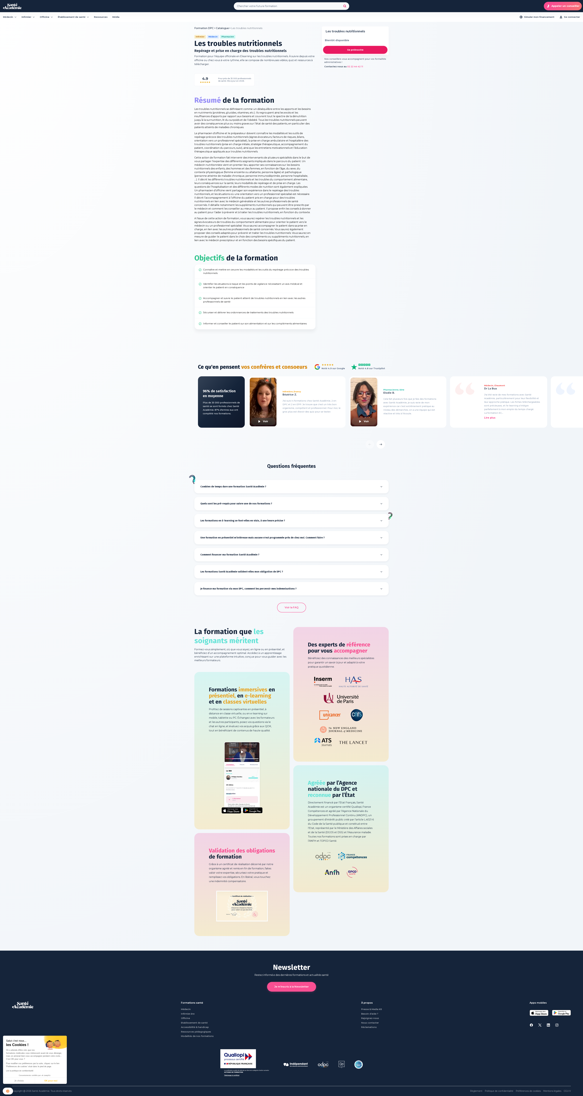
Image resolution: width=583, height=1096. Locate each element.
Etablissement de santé (194, 1023)
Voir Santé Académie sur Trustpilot (365, 367)
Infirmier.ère (187, 1014)
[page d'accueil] (12, 6)
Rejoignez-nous (370, 1018)
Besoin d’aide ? (369, 1014)
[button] (8, 1091)
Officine (185, 1018)
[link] (247, 28)
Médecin (186, 1009)
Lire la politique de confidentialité (19, 1071)
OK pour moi (50, 1080)
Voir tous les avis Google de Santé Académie (328, 367)
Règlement (476, 1091)
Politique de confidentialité (499, 1091)
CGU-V (567, 1091)
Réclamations (369, 1027)
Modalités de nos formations (197, 1036)
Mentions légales (552, 1091)
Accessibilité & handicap (195, 1027)
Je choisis (19, 1080)
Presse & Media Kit (371, 1009)
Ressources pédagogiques (196, 1032)
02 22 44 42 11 (355, 66)
